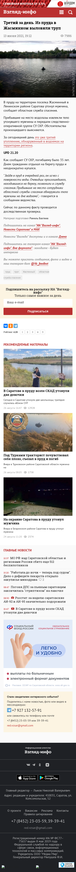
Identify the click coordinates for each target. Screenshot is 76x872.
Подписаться (38, 311)
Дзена (63, 236)
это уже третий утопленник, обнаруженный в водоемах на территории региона (34, 141)
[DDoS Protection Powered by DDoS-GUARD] (66, 867)
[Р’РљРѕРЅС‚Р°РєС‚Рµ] (6, 326)
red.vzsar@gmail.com (20, 725)
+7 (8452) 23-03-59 (19, 720)
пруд (7, 271)
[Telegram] (15, 326)
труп (16, 271)
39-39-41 (42, 720)
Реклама (46, 811)
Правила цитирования (38, 814)
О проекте (14, 811)
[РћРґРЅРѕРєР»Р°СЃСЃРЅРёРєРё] (10, 326)
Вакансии (31, 811)
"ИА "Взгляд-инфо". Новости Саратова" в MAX (32, 227)
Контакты (63, 811)
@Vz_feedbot (39, 263)
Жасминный (29, 271)
